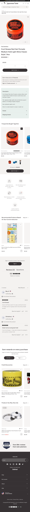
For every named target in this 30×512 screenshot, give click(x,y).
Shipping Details (7, 114)
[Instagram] (13, 464)
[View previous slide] (23, 42)
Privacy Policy (16, 499)
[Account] (23, 3)
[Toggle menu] (2, 3)
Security (21, 499)
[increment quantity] (25, 66)
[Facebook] (7, 464)
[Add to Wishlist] (28, 17)
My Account (4, 479)
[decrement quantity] (5, 66)
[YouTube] (19, 464)
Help (3, 488)
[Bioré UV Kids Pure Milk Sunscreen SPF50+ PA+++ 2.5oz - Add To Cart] (21, 251)
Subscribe (26, 460)
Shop (3, 474)
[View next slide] (27, 42)
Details (4, 110)
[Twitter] (10, 464)
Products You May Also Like (10, 403)
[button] (5, 57)
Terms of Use (9, 499)
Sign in (15, 263)
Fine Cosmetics (4, 46)
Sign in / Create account (9, 83)
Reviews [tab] (10, 270)
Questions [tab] (20, 270)
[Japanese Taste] (11, 3)
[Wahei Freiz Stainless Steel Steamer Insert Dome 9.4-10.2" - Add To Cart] (21, 434)
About (3, 483)
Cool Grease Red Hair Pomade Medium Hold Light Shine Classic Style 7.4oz (11, 153)
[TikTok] (22, 464)
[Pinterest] (16, 464)
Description (6, 91)
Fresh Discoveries (7, 365)
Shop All (25, 217)
